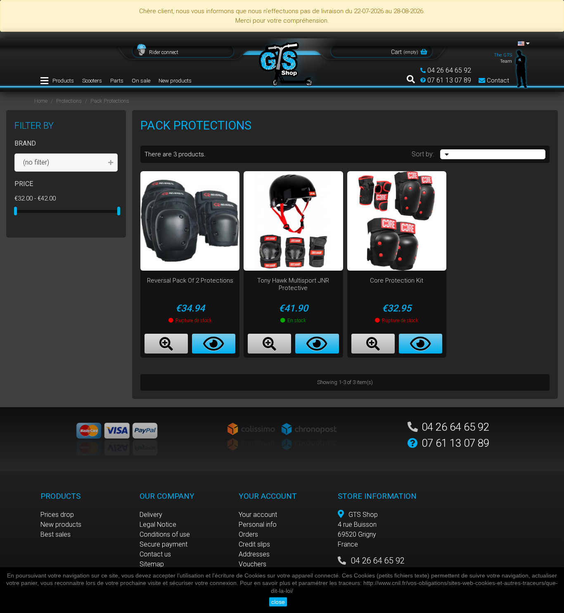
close (278, 602)
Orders (248, 534)
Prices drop (57, 515)
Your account (258, 515)
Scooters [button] (92, 81)
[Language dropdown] (524, 43)
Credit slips (254, 544)
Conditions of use (165, 534)
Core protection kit (396, 280)
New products (175, 81)
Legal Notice (158, 524)
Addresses (254, 554)
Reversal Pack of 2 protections (190, 280)
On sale (141, 81)
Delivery (151, 515)
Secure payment (163, 544)
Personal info (258, 524)
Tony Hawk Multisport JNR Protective (293, 284)
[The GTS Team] (521, 68)
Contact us (155, 554)
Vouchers (252, 564)
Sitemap (152, 564)
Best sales (55, 534)
